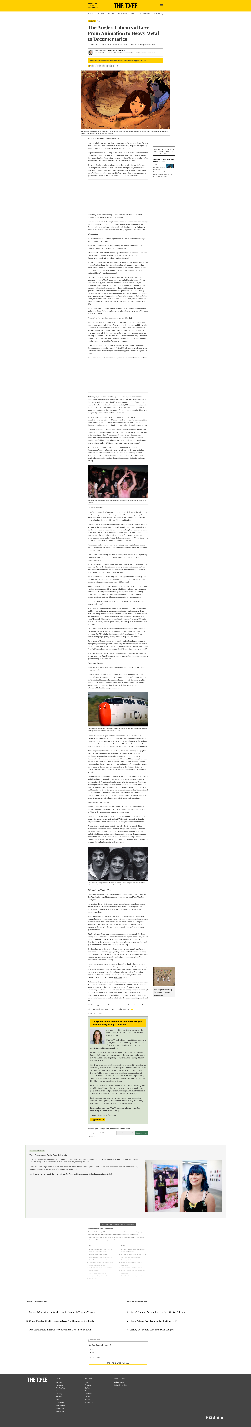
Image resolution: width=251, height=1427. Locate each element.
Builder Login (119, 1382)
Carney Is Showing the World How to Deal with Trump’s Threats (62, 1312)
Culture (111, 14)
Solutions (122, 14)
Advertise (59, 1396)
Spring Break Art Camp (98, 1174)
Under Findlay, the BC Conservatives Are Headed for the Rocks (61, 1320)
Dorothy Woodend (100, 50)
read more (158, 995)
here (153, 53)
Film (98, 21)
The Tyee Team (61, 1388)
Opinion (87, 1396)
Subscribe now (141, 1133)
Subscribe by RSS (120, 1385)
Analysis (100, 14)
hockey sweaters (103, 819)
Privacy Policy (60, 1402)
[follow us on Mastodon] (99, 66)
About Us (59, 1382)
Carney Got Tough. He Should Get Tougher (152, 1329)
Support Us (145, 14)
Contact (58, 1391)
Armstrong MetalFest (99, 514)
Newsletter (59, 1385)
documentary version (96, 258)
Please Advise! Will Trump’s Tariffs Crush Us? (153, 1320)
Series (87, 1399)
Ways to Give (60, 1408)
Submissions (60, 1405)
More (133, 14)
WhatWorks (89, 1402)
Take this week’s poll (118, 1363)
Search (157, 14)
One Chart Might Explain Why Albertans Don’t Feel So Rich (60, 1329)
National (88, 1391)
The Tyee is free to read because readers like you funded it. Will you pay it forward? (117, 1023)
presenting (116, 245)
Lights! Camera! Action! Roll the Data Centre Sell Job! (158, 1312)
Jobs (57, 1399)
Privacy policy (91, 1136)
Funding (58, 1394)
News (90, 14)
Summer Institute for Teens (62, 1174)
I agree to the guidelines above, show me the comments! (118, 1224)
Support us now (97, 1119)
